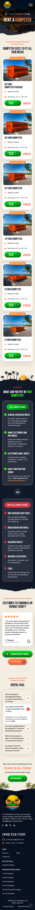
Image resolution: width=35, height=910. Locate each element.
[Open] (31, 5)
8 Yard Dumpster (8, 877)
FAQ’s (18, 853)
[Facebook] (2, 825)
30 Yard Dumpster (8, 893)
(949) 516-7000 (17, 768)
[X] (6, 825)
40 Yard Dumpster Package (11, 889)
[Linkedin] (14, 825)
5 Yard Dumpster (8, 873)
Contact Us (6, 857)
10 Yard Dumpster (8, 881)
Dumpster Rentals (8, 865)
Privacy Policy (8, 906)
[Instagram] (10, 825)
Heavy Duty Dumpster (16, 480)
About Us (5, 853)
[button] (17, 698)
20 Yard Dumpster (8, 885)
